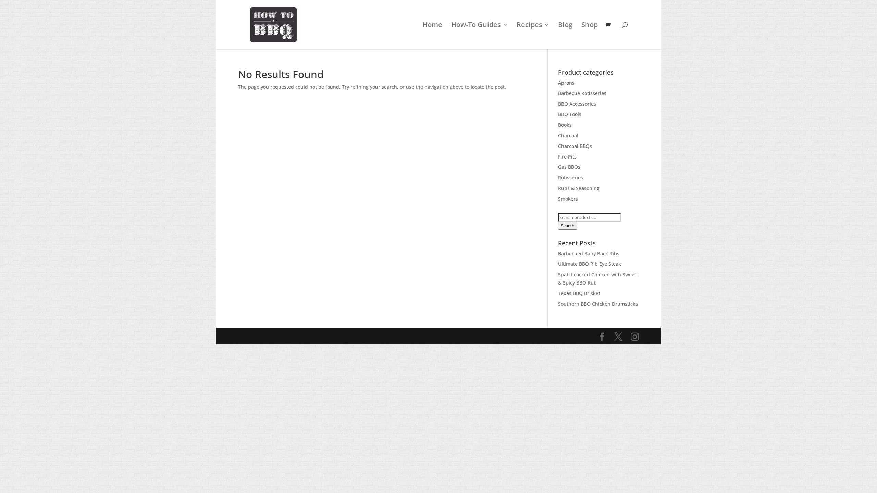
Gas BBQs (569, 167)
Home (432, 25)
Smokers (568, 198)
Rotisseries (570, 177)
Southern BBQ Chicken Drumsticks (598, 304)
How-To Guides (476, 25)
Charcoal (568, 135)
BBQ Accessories (577, 104)
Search (568, 226)
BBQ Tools (569, 114)
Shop (589, 25)
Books (565, 125)
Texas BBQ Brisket (579, 293)
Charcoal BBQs (575, 146)
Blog (565, 25)
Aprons (566, 82)
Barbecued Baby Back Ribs (588, 253)
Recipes (529, 25)
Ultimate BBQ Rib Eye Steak (589, 264)
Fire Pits (567, 156)
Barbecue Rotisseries (582, 93)
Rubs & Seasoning (579, 188)
